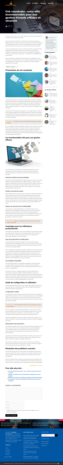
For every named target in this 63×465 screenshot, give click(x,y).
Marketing (51, 3)
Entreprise (35, 3)
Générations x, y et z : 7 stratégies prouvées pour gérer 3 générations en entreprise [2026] (53, 122)
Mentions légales (45, 441)
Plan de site (44, 445)
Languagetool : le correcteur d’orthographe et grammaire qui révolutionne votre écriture (52, 109)
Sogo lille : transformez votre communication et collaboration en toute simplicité (53, 63)
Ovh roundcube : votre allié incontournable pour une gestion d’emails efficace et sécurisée (53, 82)
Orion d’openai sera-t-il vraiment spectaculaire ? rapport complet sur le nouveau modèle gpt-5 (53, 95)
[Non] (61, 463)
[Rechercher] (56, 435)
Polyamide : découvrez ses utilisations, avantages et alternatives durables (25, 377)
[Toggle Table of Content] (17, 67)
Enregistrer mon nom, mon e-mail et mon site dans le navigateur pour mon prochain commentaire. (23, 411)
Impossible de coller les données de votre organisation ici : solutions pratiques (53, 116)
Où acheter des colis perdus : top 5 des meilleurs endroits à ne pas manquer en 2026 (53, 57)
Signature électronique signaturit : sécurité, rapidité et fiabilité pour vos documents (53, 69)
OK (58, 463)
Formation (43, 3)
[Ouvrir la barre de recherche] (56, 3)
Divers (28, 3)
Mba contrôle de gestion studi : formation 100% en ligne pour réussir (30, 453)
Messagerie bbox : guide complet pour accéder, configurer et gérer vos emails (53, 102)
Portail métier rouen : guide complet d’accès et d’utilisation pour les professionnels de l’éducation (31, 437)
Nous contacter (44, 443)
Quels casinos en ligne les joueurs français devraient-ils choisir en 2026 (53, 76)
